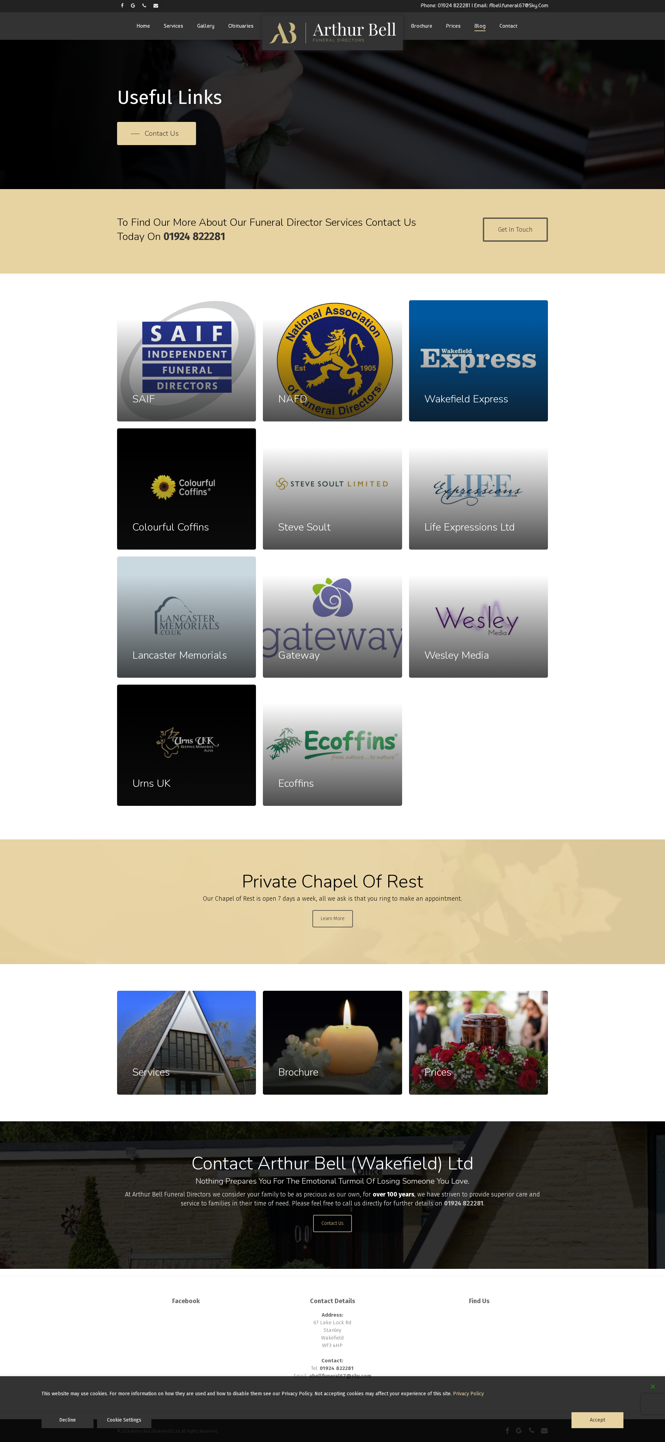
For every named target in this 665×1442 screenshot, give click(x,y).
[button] (156, 134)
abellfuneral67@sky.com (518, 5)
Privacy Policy (468, 1394)
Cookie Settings (124, 1420)
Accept (597, 1420)
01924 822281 (454, 5)
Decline (67, 1420)
